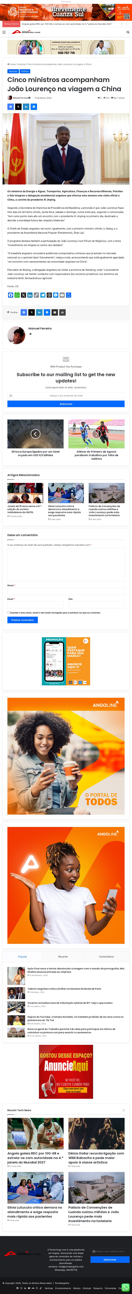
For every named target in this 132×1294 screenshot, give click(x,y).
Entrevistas (110, 1288)
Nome (11, 585)
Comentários (106, 956)
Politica (24, 71)
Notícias (22, 64)
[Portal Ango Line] (25, 32)
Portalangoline (62, 1283)
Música (76, 1288)
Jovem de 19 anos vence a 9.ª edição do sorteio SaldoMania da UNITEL (24, 509)
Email (11, 599)
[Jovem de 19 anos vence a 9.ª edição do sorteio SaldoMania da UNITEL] (25, 493)
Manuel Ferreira (20, 98)
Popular (22, 956)
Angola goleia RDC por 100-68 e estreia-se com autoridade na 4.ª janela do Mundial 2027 (35, 1158)
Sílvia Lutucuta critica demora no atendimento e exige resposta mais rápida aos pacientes (64, 511)
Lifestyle (87, 1288)
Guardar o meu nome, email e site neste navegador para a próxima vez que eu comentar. (55, 612)
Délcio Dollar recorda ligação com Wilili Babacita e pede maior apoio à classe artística (64, 24)
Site (70, 599)
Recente (63, 956)
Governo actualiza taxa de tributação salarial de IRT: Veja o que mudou (70, 1003)
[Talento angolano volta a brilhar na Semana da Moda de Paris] (16, 993)
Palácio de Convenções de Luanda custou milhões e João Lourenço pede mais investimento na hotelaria (104, 511)
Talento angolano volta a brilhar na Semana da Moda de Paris (64, 988)
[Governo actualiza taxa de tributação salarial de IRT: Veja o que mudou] (16, 1007)
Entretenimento (63, 1288)
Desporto (98, 1288)
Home (12, 64)
